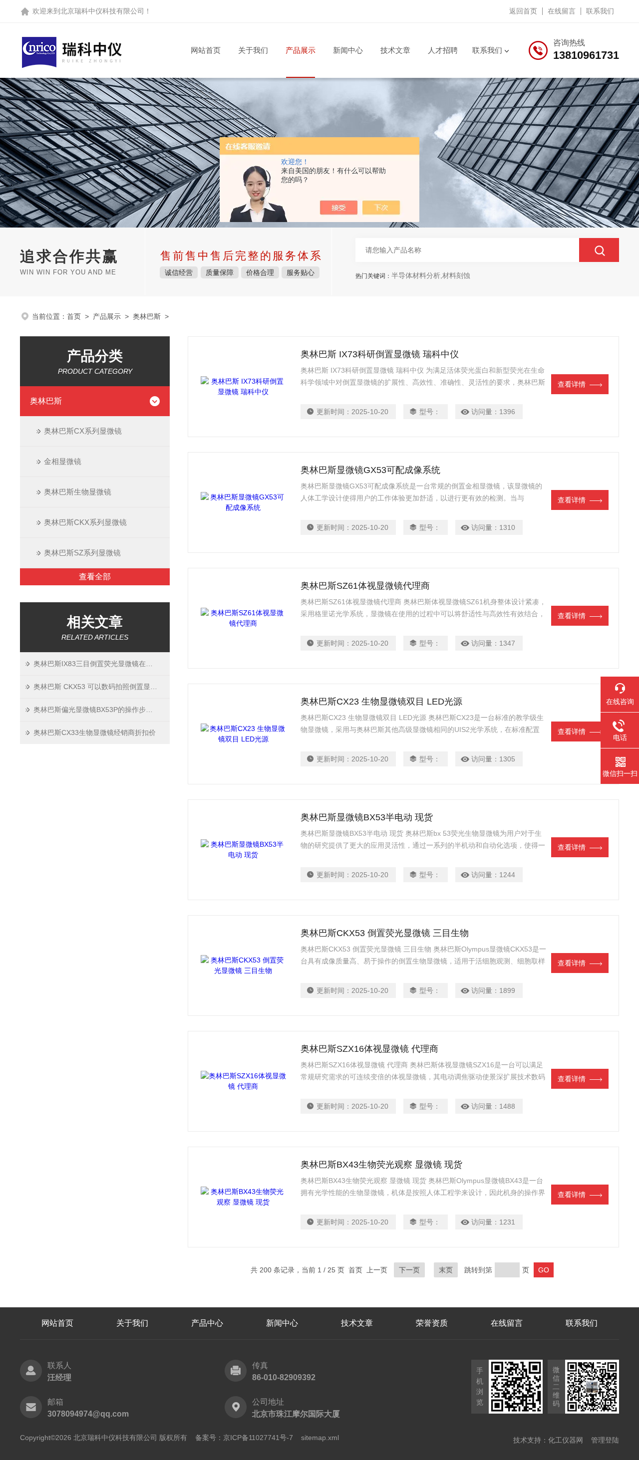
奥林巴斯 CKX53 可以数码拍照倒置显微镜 (98, 687)
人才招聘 (443, 50)
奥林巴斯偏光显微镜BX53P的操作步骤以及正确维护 (101, 710)
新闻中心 (348, 50)
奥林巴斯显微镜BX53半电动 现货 (367, 817)
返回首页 (523, 11)
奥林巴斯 (147, 316)
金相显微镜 (62, 461)
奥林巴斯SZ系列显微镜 (82, 552)
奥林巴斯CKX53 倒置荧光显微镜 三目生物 (385, 933)
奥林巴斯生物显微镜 (77, 491)
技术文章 (395, 50)
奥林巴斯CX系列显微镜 (83, 431)
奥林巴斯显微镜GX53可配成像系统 (370, 470)
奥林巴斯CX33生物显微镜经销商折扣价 (94, 732)
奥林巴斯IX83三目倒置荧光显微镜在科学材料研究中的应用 (101, 664)
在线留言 (562, 11)
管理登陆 (605, 1440)
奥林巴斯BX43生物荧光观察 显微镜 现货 (381, 1165)
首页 (74, 316)
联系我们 (600, 11)
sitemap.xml (320, 1438)
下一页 (409, 1270)
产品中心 (207, 1323)
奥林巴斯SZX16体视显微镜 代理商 (369, 1049)
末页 (446, 1270)
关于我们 (253, 50)
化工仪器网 (565, 1440)
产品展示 (301, 50)
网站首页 (206, 50)
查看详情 (572, 384)
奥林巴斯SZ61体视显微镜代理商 (365, 586)
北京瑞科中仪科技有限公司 (102, 11)
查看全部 (95, 576)
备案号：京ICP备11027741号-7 (244, 1438)
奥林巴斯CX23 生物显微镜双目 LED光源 (381, 702)
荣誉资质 (432, 1323)
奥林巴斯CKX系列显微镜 (85, 522)
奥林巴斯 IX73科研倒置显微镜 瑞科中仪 (380, 354)
